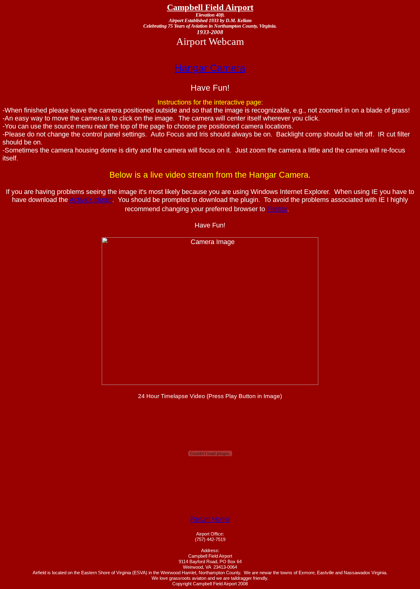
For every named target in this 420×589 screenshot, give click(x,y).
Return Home (210, 519)
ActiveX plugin (90, 200)
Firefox (277, 209)
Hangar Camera (210, 67)
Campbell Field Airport (210, 7)
